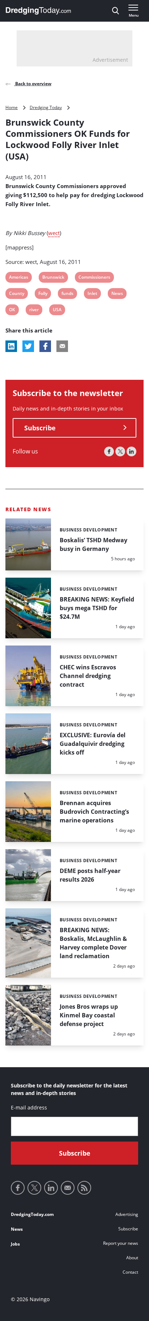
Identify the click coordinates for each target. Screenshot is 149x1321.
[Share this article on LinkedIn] (11, 346)
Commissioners (94, 278)
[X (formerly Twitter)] (120, 451)
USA (57, 310)
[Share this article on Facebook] (45, 346)
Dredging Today (46, 107)
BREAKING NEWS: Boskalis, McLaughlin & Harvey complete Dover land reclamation (93, 943)
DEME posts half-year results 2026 (90, 875)
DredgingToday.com (32, 1214)
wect (54, 232)
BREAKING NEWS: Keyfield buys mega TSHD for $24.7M (97, 608)
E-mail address (29, 1107)
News (117, 294)
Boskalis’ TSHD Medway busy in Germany (93, 544)
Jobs (15, 1244)
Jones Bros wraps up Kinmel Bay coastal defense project (89, 1015)
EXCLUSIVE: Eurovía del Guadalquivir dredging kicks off (92, 743)
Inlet (92, 294)
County (16, 294)
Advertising (126, 1214)
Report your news (120, 1243)
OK (13, 310)
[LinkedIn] (131, 451)
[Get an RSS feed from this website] (84, 1188)
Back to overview (32, 84)
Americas (18, 278)
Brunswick (53, 278)
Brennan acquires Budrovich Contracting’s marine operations (94, 811)
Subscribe (40, 427)
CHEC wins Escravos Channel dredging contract (88, 675)
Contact (130, 1272)
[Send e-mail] (67, 1188)
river (34, 310)
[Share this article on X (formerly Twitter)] (28, 346)
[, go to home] (38, 11)
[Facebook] (109, 451)
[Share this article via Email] (62, 346)
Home (11, 107)
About (132, 1258)
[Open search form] (115, 11)
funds (67, 294)
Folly (43, 294)
